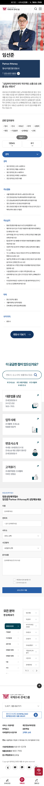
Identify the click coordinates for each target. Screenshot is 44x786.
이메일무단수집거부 (9, 732)
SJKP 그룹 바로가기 (13, 706)
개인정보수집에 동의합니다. (23, 580)
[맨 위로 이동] (39, 685)
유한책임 (26, 729)
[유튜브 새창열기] (29, 767)
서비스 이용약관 (8, 725)
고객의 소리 (27, 732)
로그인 (13, 2)
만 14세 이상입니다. (21, 583)
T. (9, 73)
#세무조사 (22, 385)
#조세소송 (11, 382)
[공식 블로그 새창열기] (15, 767)
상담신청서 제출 (22, 590)
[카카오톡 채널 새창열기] (22, 767)
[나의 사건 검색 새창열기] (8, 767)
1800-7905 (37, 2)
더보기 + (22, 137)
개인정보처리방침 (29, 725)
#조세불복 (33, 382)
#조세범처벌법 (22, 382)
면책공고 (5, 729)
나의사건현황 (22, 2)
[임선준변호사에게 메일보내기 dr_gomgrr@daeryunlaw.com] (18, 73)
